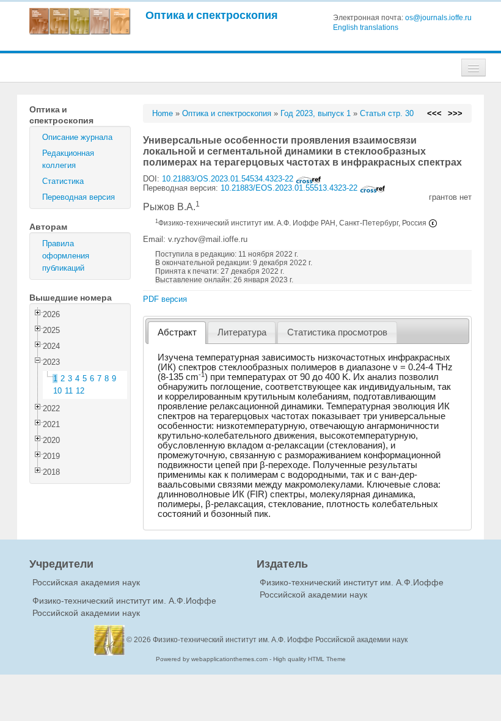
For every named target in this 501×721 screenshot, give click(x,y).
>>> (455, 113)
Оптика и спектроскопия (211, 15)
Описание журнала (77, 137)
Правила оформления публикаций (65, 256)
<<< (434, 113)
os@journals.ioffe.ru (438, 17)
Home (162, 113)
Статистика (63, 181)
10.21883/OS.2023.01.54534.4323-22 (229, 178)
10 (57, 390)
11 (69, 390)
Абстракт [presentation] (177, 332)
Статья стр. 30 (387, 113)
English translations (365, 27)
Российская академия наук (86, 582)
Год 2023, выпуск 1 (315, 113)
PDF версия (165, 299)
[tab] (177, 332)
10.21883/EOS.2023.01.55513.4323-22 (290, 187)
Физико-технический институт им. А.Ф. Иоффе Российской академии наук (280, 639)
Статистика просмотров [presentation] (337, 332)
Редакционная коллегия (68, 159)
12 (80, 390)
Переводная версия (78, 197)
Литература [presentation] (242, 332)
